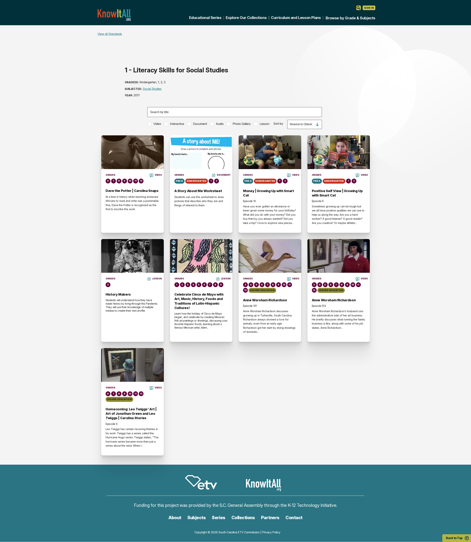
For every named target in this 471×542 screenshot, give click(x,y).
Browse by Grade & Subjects (350, 18)
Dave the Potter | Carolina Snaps (132, 191)
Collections (243, 517)
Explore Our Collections (246, 17)
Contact (294, 517)
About (175, 517)
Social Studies (152, 89)
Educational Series (205, 17)
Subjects (196, 517)
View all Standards (110, 34)
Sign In (369, 7)
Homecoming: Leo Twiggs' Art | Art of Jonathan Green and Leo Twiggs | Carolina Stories (131, 413)
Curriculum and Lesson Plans (296, 17)
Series (218, 517)
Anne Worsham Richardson (265, 300)
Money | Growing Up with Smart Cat (268, 193)
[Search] (358, 8)
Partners (270, 517)
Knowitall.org (114, 15)
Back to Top (454, 538)
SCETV (203, 483)
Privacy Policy (271, 532)
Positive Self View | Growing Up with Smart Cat (337, 193)
